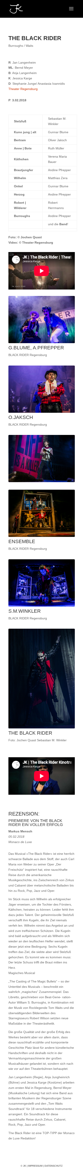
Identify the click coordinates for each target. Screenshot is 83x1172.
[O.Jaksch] (41, 411)
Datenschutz (53, 1165)
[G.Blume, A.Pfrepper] (41, 342)
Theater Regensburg (23, 89)
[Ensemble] (41, 536)
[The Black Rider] (41, 727)
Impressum (35, 1165)
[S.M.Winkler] (41, 605)
